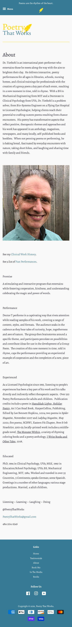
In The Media (36, 572)
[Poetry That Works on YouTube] (44, 594)
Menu (10, 9)
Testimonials (36, 558)
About (36, 562)
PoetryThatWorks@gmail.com (19, 517)
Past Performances (26, 262)
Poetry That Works (44, 606)
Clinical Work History (23, 254)
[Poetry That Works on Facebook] (28, 594)
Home (36, 553)
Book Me (36, 567)
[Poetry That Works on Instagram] (36, 594)
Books (36, 576)
